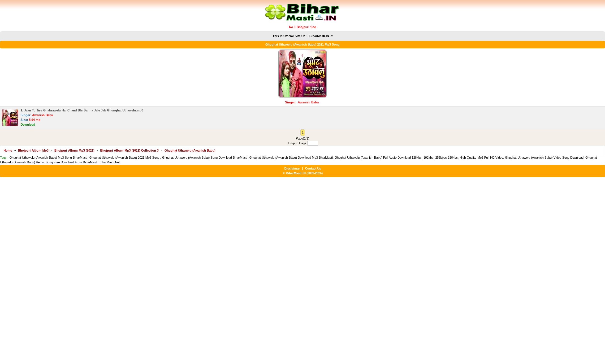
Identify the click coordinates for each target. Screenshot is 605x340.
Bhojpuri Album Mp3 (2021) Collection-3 (129, 150)
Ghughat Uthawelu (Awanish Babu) (189, 150)
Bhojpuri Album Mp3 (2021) (74, 150)
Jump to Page (297, 143)
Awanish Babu (308, 102)
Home (8, 150)
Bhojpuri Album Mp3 (33, 150)
